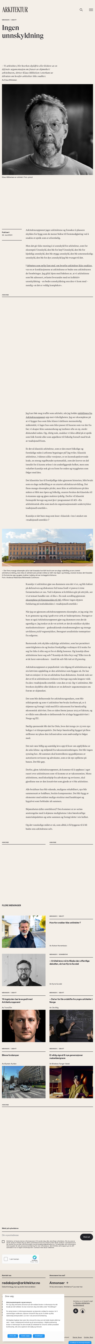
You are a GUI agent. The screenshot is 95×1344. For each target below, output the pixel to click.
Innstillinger (39, 1336)
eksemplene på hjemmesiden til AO (43, 600)
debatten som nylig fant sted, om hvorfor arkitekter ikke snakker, (59, 265)
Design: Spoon (77, 1337)
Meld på (86, 1237)
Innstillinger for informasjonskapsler (80, 1342)
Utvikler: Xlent (88, 1337)
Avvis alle (13, 1336)
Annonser (57, 1283)
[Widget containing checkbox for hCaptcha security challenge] (20, 1259)
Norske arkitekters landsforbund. (81, 1304)
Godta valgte (25, 1336)
